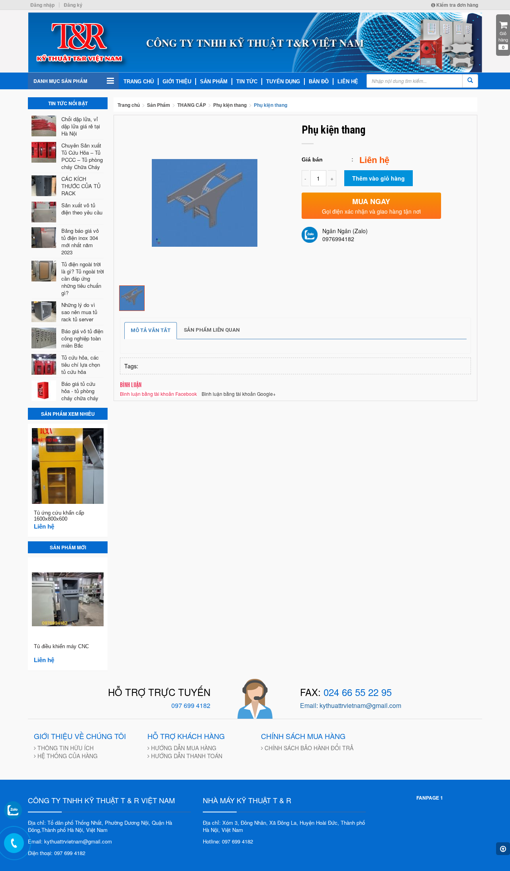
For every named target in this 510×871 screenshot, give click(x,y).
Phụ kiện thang (230, 104)
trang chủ (139, 82)
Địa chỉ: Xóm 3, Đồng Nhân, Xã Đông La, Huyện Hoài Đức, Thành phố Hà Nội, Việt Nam (284, 826)
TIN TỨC (246, 82)
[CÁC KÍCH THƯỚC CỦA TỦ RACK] (45, 185)
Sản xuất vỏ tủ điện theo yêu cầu (81, 208)
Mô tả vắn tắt (151, 330)
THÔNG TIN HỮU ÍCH (65, 748)
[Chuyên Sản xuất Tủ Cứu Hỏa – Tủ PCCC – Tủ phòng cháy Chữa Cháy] (45, 152)
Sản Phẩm (158, 104)
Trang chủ (129, 104)
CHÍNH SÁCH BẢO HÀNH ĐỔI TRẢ (308, 748)
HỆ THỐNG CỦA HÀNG (67, 756)
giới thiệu (177, 82)
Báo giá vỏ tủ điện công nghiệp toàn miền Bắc (82, 338)
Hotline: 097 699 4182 (228, 841)
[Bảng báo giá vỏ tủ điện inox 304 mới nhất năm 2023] (45, 237)
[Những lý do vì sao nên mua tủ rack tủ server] (45, 311)
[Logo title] (255, 42)
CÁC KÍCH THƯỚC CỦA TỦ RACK (80, 186)
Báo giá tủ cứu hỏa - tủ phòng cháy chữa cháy (79, 391)
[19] (132, 297)
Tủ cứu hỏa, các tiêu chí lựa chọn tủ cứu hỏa (80, 365)
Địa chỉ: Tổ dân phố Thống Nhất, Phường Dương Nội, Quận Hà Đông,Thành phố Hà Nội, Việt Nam (100, 826)
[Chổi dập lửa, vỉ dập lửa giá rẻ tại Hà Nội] (45, 126)
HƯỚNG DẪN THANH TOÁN (185, 756)
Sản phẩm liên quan (212, 330)
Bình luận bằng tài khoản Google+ (239, 393)
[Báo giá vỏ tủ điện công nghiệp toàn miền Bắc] (45, 338)
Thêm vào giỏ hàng (378, 178)
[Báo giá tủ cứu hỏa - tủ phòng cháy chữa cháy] (45, 390)
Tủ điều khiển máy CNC (61, 646)
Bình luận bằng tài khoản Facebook (158, 393)
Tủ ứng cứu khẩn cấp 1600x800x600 (59, 516)
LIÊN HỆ (347, 82)
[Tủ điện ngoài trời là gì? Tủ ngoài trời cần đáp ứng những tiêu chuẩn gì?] (45, 271)
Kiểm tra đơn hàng (456, 4)
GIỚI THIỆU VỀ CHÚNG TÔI (80, 736)
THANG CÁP (191, 104)
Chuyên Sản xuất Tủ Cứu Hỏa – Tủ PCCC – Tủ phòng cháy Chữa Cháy (82, 156)
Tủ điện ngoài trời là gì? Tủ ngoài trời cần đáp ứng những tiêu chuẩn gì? (82, 278)
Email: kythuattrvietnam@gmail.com (70, 841)
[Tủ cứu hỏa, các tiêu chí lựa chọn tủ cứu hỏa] (45, 364)
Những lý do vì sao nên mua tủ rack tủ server (79, 312)
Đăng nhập (42, 4)
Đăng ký (73, 4)
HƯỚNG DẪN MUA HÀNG (182, 748)
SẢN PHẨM (214, 82)
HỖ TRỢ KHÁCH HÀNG (186, 736)
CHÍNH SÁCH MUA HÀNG (303, 736)
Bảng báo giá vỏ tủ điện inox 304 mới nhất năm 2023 (80, 241)
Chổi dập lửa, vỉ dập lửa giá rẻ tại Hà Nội (80, 126)
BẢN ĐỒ (319, 82)
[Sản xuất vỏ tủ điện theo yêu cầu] (45, 212)
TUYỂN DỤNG (283, 82)
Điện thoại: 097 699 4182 (56, 853)
